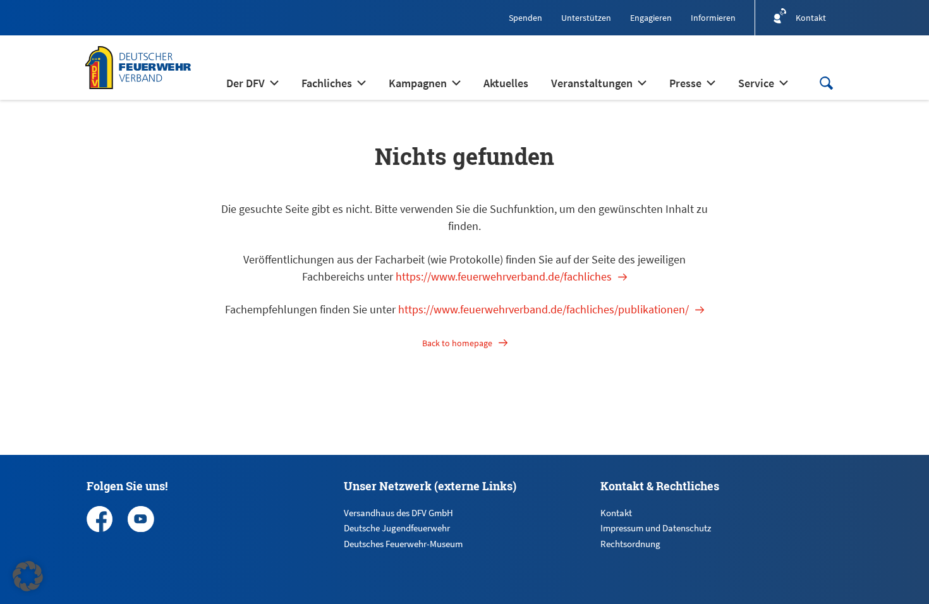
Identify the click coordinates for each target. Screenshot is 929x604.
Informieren (713, 17)
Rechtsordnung (630, 544)
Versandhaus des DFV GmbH (398, 513)
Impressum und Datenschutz (655, 528)
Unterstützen (586, 17)
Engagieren (651, 17)
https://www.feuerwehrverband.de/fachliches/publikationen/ (543, 309)
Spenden (525, 17)
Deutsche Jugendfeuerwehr (397, 528)
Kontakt (616, 513)
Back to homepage (457, 343)
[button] (28, 576)
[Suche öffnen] (826, 83)
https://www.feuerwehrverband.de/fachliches (504, 276)
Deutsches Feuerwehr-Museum (403, 544)
